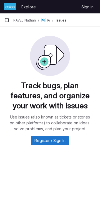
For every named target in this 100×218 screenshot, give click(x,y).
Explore (28, 6)
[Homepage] (10, 6)
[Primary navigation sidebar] (6, 20)
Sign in (87, 6)
